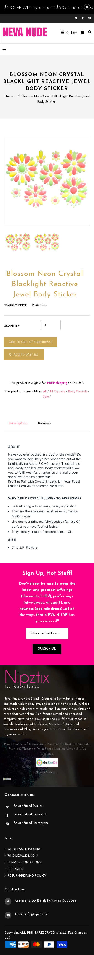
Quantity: (12, 326)
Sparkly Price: (16, 305)
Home (8, 96)
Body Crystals (77, 391)
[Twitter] (77, 18)
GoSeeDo (36, 744)
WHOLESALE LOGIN (22, 855)
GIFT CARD (15, 869)
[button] (87, 7)
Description (18, 423)
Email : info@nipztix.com (32, 914)
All (45, 391)
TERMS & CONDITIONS (24, 862)
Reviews (44, 423)
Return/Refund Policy (26, 875)
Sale (46, 396)
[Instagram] (89, 18)
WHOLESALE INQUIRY (24, 849)
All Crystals (57, 391)
